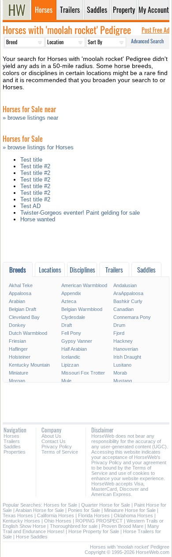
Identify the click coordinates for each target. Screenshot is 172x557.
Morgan (17, 380)
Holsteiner (19, 357)
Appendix (71, 293)
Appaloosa (20, 293)
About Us (51, 436)
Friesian (17, 341)
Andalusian (125, 285)
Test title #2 (35, 166)
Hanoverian (125, 349)
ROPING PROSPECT (99, 520)
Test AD (30, 206)
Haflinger (18, 349)
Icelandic (70, 357)
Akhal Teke (21, 285)
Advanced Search (147, 41)
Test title (31, 159)
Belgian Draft (22, 309)
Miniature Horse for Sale (130, 510)
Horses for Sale (60, 505)
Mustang (122, 380)
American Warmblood (84, 285)
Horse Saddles (32, 536)
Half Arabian (74, 349)
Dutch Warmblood (28, 333)
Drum (119, 325)
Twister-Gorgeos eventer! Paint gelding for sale (80, 212)
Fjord (118, 333)
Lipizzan (70, 365)
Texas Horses (18, 515)
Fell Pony (71, 333)
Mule (66, 380)
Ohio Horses (57, 520)
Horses (11, 436)
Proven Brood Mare (122, 526)
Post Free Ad (155, 29)
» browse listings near (30, 117)
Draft (66, 325)
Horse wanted (37, 219)
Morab (120, 372)
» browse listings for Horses (38, 147)
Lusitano (122, 365)
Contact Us (53, 441)
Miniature (18, 372)
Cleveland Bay (24, 317)
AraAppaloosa (128, 293)
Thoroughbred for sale (73, 526)
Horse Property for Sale (93, 531)
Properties (15, 452)
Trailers (12, 441)
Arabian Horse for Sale (39, 510)
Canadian (123, 309)
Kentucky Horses (21, 520)
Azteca (68, 301)
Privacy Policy (56, 446)
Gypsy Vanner (76, 341)
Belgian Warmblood (81, 309)
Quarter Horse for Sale (105, 505)
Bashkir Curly (127, 301)
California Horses (55, 515)
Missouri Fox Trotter (83, 372)
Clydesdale (73, 317)
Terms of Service (59, 452)
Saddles (12, 446)
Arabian (17, 301)
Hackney (123, 341)
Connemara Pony (132, 317)
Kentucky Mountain (29, 365)
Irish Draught (127, 357)
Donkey (17, 325)
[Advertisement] (86, 244)
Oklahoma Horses (133, 515)
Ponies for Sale (84, 510)
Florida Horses (94, 515)
